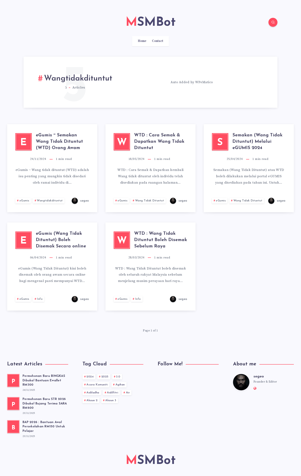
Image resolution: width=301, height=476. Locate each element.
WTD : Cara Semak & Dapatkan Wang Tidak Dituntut (159, 141)
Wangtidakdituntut (50, 200)
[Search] (272, 22)
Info (40, 299)
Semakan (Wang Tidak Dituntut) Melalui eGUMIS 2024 (257, 141)
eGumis (24, 200)
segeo (258, 376)
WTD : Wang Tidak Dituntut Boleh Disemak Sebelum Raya (160, 240)
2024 (90, 376)
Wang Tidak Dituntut (149, 200)
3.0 (118, 376)
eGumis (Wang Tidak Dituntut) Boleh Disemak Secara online (61, 240)
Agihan (120, 384)
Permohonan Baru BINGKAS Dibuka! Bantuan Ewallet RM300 (44, 381)
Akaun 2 (92, 400)
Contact (157, 41)
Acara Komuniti (97, 384)
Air (128, 392)
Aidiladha (92, 392)
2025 (105, 376)
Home (142, 41)
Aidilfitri (112, 392)
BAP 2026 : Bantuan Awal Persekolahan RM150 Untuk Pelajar (44, 427)
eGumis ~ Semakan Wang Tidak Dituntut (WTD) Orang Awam (59, 141)
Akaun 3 (110, 400)
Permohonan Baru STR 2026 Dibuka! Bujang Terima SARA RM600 (45, 404)
